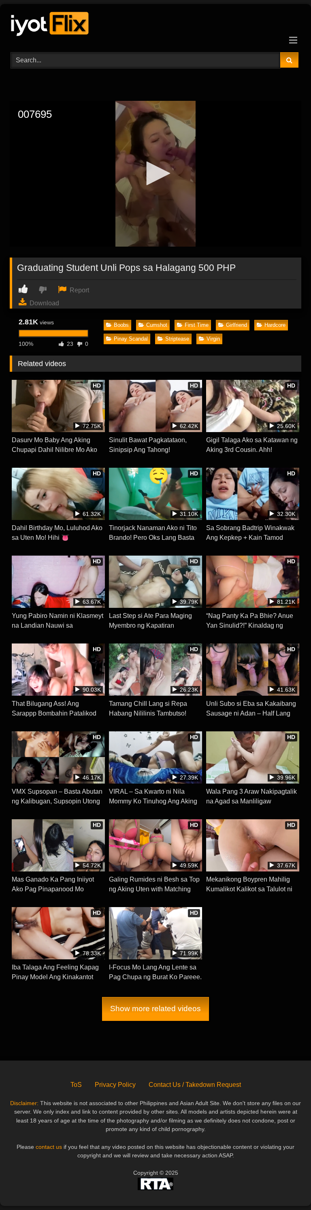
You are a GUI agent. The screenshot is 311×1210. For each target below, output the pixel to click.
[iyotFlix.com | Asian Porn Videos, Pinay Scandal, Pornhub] (155, 25)
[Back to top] (286, 1186)
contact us (49, 1147)
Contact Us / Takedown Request (195, 1084)
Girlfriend (236, 325)
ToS (76, 1084)
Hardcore (274, 325)
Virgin (213, 339)
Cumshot (156, 325)
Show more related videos (155, 1008)
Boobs (121, 325)
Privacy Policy (115, 1084)
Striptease (177, 339)
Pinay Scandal (131, 339)
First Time (197, 325)
